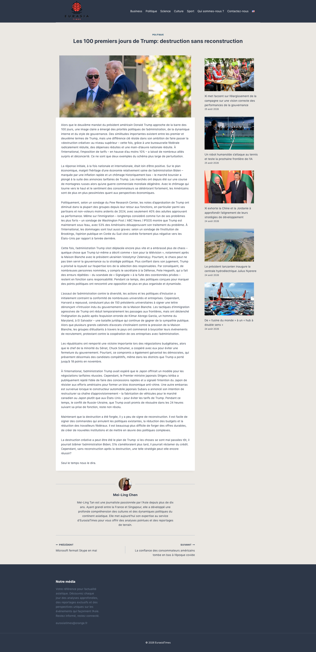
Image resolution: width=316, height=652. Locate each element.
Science (165, 11)
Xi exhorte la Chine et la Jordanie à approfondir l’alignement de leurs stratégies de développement (228, 213)
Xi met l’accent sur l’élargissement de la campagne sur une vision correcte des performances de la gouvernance (230, 100)
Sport (190, 11)
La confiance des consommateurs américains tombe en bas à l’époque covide (165, 550)
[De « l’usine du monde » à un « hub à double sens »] (232, 298)
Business (136, 11)
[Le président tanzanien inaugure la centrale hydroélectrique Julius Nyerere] (232, 245)
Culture (179, 11)
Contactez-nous (238, 11)
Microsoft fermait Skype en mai (76, 547)
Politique (151, 11)
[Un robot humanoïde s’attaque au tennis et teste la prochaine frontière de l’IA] (232, 133)
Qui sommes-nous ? (211, 11)
